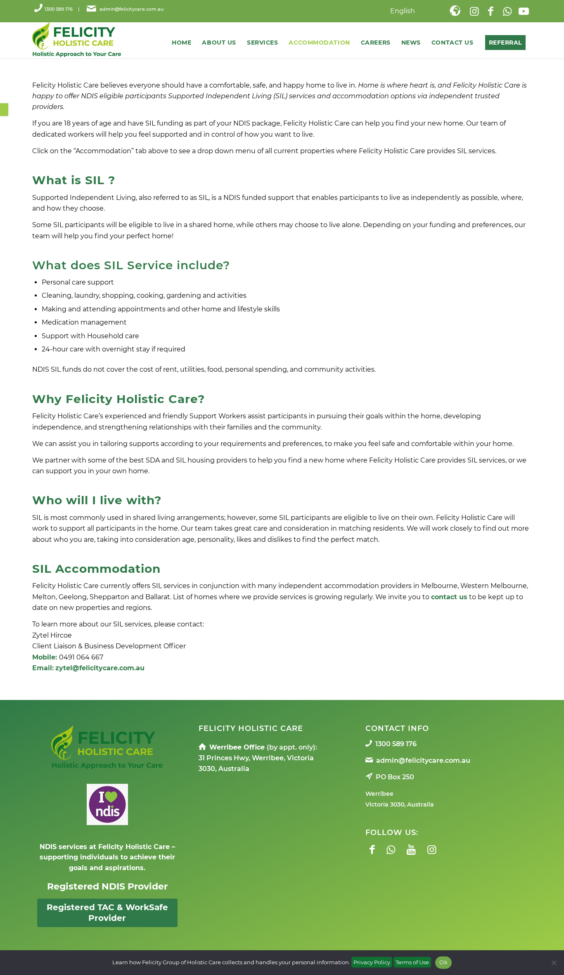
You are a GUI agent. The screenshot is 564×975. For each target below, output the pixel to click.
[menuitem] (422, 12)
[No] (554, 962)
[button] (4, 109)
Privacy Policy (371, 962)
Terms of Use (412, 962)
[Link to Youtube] (523, 11)
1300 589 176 (59, 9)
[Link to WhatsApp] (507, 11)
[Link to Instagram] (474, 11)
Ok (443, 962)
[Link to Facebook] (490, 11)
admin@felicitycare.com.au (131, 9)
